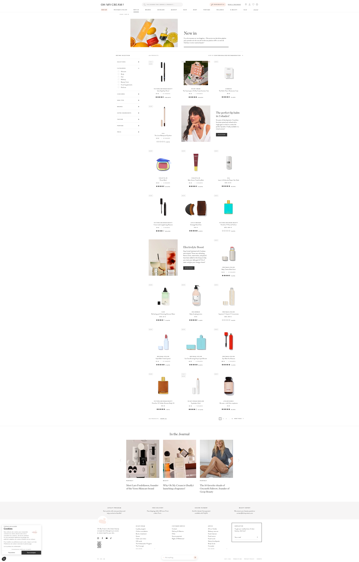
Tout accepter (31, 552)
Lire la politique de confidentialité (12, 546)
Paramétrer (11, 552)
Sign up (211, 276)
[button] (4, 559)
